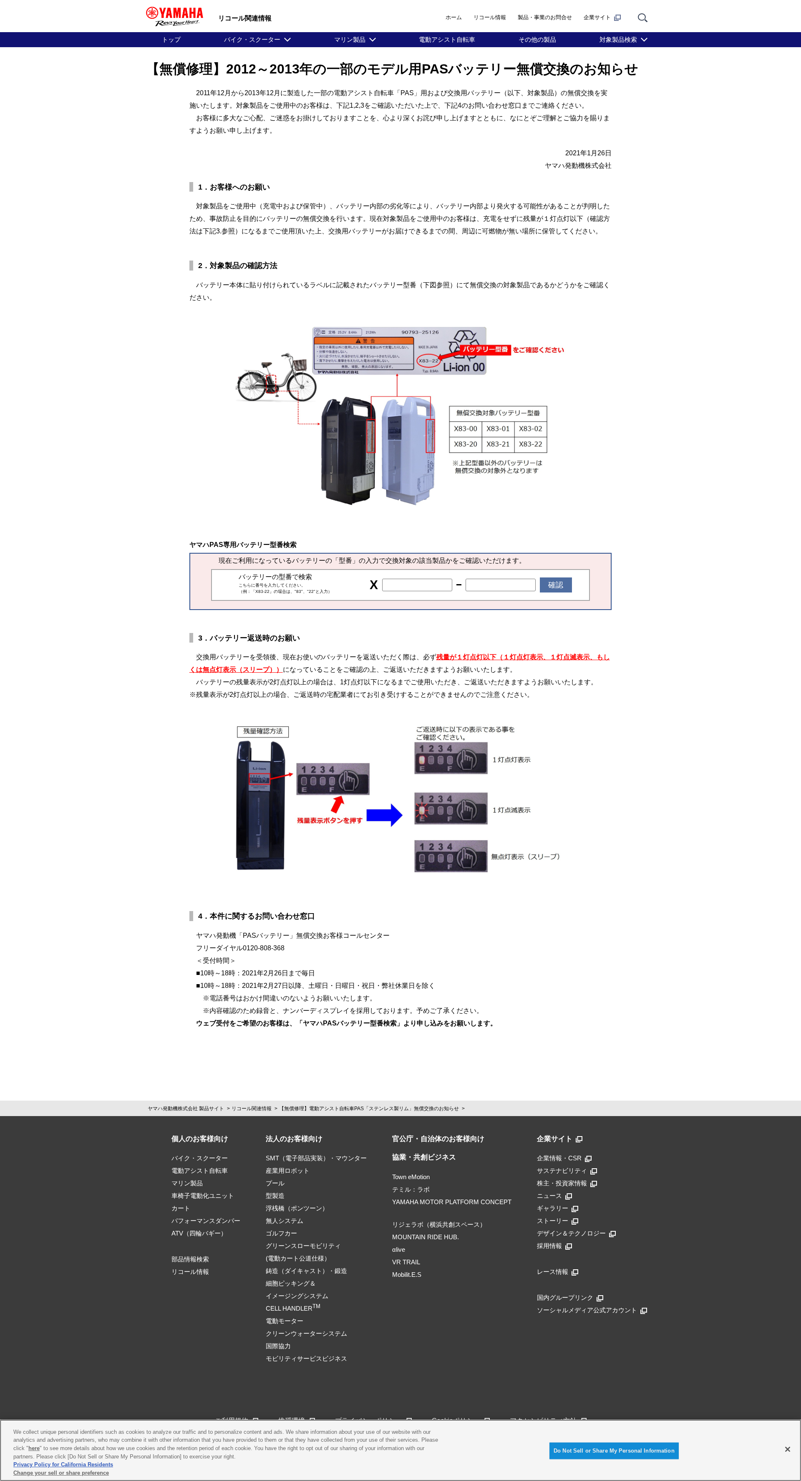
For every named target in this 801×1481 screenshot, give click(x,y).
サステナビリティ (562, 1170)
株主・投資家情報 (562, 1183)
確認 (555, 585)
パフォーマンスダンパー (205, 1220)
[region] (400, 1450)
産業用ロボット (288, 1170)
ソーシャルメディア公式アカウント (587, 1310)
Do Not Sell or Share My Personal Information (614, 1451)
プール (275, 1183)
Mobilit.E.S (406, 1274)
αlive (398, 1249)
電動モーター (284, 1320)
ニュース (549, 1195)
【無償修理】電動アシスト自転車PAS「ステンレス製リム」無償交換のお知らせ (369, 1108)
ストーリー (552, 1220)
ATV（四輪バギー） (199, 1233)
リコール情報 (490, 17)
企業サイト (597, 17)
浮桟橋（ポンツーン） (297, 1208)
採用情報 (549, 1245)
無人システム (284, 1220)
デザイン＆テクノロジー (571, 1233)
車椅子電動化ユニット (202, 1195)
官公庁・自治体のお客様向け (438, 1139)
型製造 (275, 1195)
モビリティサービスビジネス (306, 1358)
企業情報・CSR (559, 1158)
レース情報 (552, 1271)
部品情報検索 (190, 1259)
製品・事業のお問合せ (545, 17)
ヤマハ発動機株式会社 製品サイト (186, 1108)
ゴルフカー (281, 1233)
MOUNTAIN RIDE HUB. (425, 1236)
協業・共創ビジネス (424, 1157)
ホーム (454, 17)
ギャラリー (552, 1208)
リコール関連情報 (252, 1108)
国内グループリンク (565, 1297)
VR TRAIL (406, 1262)
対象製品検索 (618, 39)
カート (180, 1208)
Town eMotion (411, 1176)
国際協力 (278, 1345)
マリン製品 (349, 39)
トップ (171, 39)
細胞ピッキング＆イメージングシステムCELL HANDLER (297, 1296)
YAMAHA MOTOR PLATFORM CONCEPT (451, 1201)
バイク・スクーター (252, 39)
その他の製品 (537, 39)
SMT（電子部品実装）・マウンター (316, 1158)
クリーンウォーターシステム (306, 1333)
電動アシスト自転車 (447, 39)
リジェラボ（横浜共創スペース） (439, 1224)
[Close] (787, 1449)
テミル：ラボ (411, 1189)
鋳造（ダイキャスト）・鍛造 (306, 1270)
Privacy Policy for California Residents (63, 1464)
